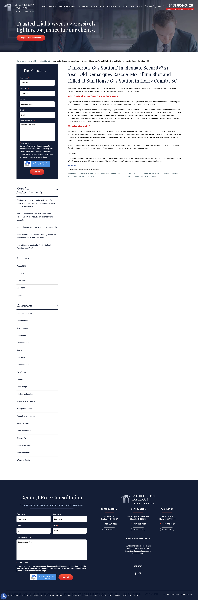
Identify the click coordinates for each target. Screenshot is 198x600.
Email (22, 110)
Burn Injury (21, 335)
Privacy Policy (186, 594)
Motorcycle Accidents (26, 401)
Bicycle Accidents (24, 313)
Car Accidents (23, 343)
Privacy (39, 164)
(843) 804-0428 (180, 5)
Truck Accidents (23, 453)
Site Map (166, 594)
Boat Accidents (23, 321)
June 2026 (21, 281)
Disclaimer (175, 594)
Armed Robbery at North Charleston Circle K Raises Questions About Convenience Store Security (35, 217)
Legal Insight (22, 387)
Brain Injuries (22, 328)
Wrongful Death (23, 460)
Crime (19, 350)
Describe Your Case (27, 121)
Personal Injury (23, 423)
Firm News (21, 372)
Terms (42, 164)
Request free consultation (31, 38)
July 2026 (21, 273)
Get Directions (109, 529)
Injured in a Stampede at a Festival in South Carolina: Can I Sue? (34, 246)
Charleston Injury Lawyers (24, 61)
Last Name (24, 89)
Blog (35, 61)
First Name (24, 78)
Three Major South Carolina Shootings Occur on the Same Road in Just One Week (36, 236)
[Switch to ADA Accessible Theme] (4, 596)
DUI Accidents (23, 365)
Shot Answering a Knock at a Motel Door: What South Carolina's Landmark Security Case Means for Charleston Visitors (36, 203)
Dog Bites (21, 357)
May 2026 (21, 288)
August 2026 (22, 266)
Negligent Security (44, 61)
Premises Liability (24, 431)
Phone (22, 99)
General (20, 379)
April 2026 (21, 295)
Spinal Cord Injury (24, 445)
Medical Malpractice (25, 394)
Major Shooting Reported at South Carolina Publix (37, 227)
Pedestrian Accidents (26, 416)
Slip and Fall (22, 438)
